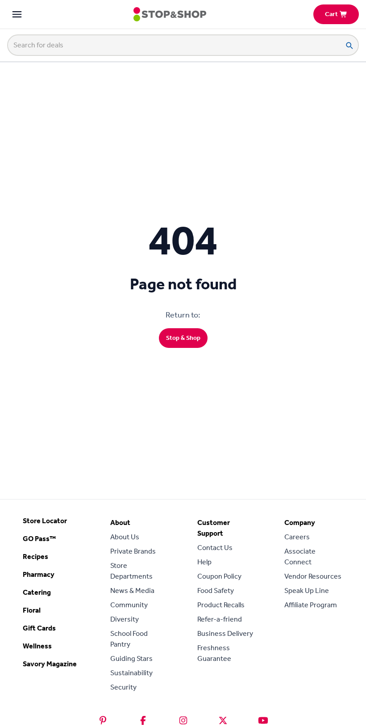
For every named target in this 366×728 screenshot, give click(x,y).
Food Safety (215, 590)
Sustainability (131, 673)
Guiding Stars (131, 658)
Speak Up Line (306, 590)
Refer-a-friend (219, 619)
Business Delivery (225, 633)
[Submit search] (349, 45)
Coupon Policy (219, 576)
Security (123, 687)
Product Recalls (221, 605)
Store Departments (131, 570)
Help (204, 562)
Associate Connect (300, 556)
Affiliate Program (310, 605)
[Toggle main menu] (17, 14)
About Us (124, 537)
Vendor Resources (312, 576)
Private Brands (133, 551)
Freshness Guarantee (214, 653)
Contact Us (215, 547)
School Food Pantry (129, 638)
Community (129, 605)
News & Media (132, 590)
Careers (297, 537)
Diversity (124, 619)
